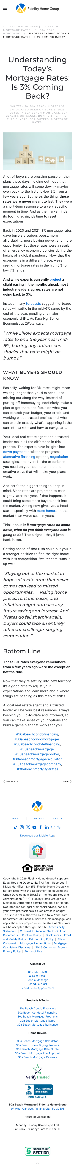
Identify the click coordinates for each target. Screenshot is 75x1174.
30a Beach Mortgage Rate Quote (37, 1049)
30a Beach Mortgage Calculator (37, 1041)
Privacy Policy (12, 951)
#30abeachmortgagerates (37, 769)
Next (66, 781)
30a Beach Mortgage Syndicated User (37, 108)
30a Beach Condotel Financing (37, 1012)
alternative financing (19, 457)
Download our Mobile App (37, 835)
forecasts (33, 303)
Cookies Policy (32, 935)
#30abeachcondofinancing (37, 734)
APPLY (17, 818)
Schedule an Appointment (37, 988)
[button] (5, 8)
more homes (46, 511)
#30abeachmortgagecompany (37, 764)
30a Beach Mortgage (42, 112)
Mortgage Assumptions (35, 943)
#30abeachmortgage (37, 749)
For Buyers (39, 119)
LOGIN (58, 818)
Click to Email (37, 975)
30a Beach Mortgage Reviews (37, 1057)
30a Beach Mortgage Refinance (37, 1024)
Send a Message (37, 980)
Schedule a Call (38, 984)
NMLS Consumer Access (51, 947)
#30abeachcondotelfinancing (37, 744)
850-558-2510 (37, 971)
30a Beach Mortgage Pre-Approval (37, 1053)
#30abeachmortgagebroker (37, 754)
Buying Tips (48, 115)
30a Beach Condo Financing (37, 1008)
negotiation (59, 457)
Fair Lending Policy (41, 939)
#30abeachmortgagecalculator (37, 759)
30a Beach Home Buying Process (37, 1045)
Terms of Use (34, 951)
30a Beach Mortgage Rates (37, 1020)
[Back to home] (37, 8)
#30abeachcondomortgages (37, 739)
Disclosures (53, 935)
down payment (15, 452)
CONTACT (38, 818)
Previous (12, 781)
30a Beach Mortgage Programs (38, 1016)
